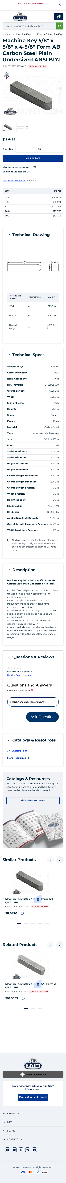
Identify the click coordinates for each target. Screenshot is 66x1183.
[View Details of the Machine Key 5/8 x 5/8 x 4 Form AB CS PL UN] (31, 880)
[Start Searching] (59, 25)
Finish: (11, 421)
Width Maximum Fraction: (22, 530)
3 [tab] (33, 923)
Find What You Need (33, 800)
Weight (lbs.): (15, 366)
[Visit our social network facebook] (7, 1149)
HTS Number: (15, 384)
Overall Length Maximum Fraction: (27, 524)
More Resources (16, 757)
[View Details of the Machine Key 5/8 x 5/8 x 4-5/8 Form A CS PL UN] (31, 965)
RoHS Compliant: (17, 378)
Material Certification (14, 180)
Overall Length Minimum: (22, 481)
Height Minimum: (17, 469)
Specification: (15, 505)
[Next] (59, 859)
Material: (12, 427)
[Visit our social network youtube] (14, 1149)
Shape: (11, 415)
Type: (10, 433)
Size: (10, 439)
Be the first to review (19, 675)
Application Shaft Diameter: (23, 518)
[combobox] (33, 25)
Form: (10, 445)
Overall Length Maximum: (22, 475)
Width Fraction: (16, 493)
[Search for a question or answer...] (33, 702)
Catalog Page (20, 750)
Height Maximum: (17, 463)
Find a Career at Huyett (33, 1097)
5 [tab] (47, 923)
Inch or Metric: (15, 403)
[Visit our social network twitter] (21, 1149)
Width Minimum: (17, 457)
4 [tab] (40, 923)
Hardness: (13, 512)
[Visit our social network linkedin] (34, 1149)
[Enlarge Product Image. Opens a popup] (37, 899)
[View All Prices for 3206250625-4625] (23, 998)
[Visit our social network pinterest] (27, 1149)
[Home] (20, 17)
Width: (11, 396)
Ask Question (42, 717)
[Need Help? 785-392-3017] (60, 5)
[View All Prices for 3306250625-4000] (22, 913)
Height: (11, 409)
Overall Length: (16, 390)
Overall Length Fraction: (21, 487)
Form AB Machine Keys (50, 34)
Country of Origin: (17, 372)
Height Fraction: (16, 499)
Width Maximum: (17, 451)
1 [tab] (18, 923)
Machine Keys (23, 34)
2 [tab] (25, 923)
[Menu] (6, 18)
